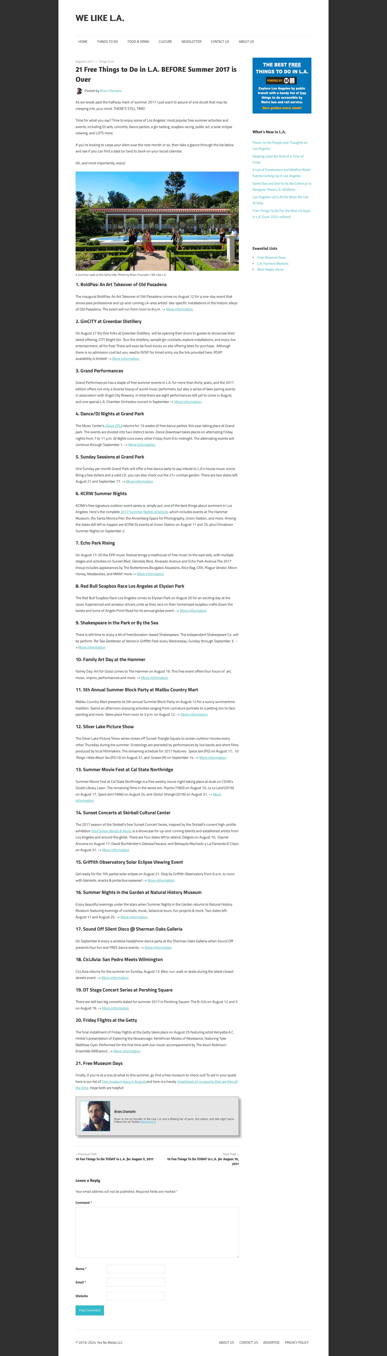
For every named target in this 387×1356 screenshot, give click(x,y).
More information (179, 309)
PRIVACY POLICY (297, 1342)
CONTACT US (220, 41)
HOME (82, 41)
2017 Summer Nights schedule (144, 511)
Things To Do (106, 61)
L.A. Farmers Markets (272, 263)
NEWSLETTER (191, 41)
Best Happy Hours (270, 269)
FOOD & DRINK (138, 41)
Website (82, 1296)
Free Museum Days (271, 257)
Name (81, 1268)
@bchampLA (148, 1122)
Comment (84, 1202)
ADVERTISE (271, 1342)
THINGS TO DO (107, 41)
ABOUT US (246, 41)
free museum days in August (124, 1081)
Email (81, 1282)
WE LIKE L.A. (100, 17)
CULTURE (165, 41)
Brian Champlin (111, 90)
